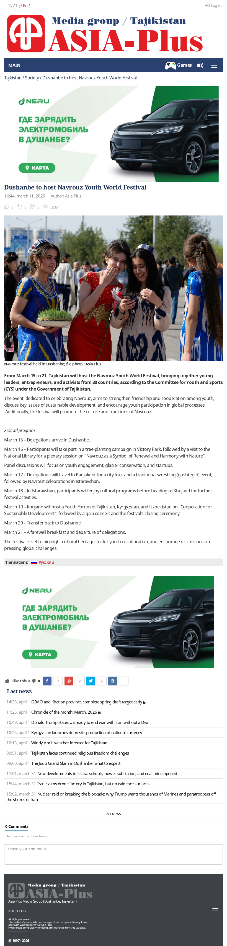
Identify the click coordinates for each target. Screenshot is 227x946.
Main (14, 65)
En (25, 5)
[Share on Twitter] (90, 681)
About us (17, 910)
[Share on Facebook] (47, 681)
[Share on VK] (112, 681)
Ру (10, 5)
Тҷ (18, 5)
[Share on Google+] (69, 681)
